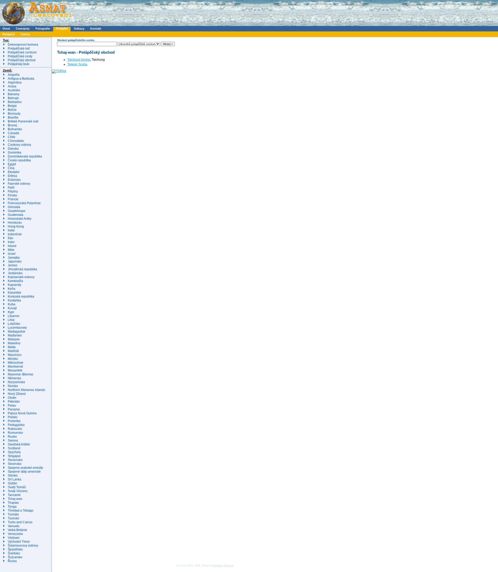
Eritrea (12, 176)
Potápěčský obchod (22, 60)
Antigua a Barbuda (21, 78)
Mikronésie (15, 362)
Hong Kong (16, 226)
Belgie (12, 106)
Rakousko (15, 429)
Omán (12, 397)
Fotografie (43, 28)
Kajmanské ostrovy (21, 277)
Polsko (12, 417)
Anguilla (13, 75)
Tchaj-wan (15, 499)
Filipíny (13, 191)
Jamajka (14, 257)
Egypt (12, 164)
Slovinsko (15, 464)
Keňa (11, 289)
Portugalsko (16, 425)
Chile (11, 137)
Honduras (15, 222)
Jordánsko (15, 273)
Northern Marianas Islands (26, 390)
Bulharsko (15, 129)
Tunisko (13, 514)
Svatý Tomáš (17, 487)
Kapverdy (14, 285)
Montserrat (15, 366)
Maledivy (14, 343)
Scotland (14, 448)
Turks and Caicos (20, 522)
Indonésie (15, 234)
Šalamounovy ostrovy (23, 545)
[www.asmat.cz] (37, 25)
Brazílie (13, 117)
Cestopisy (23, 28)
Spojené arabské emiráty (25, 468)
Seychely (14, 452)
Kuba (11, 304)
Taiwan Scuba (77, 64)
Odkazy (79, 28)
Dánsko (13, 148)
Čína (11, 168)
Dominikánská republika (25, 156)
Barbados (15, 102)
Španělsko (15, 549)
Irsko (11, 242)
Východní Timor (19, 541)
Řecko (12, 561)
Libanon (13, 316)
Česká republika (19, 160)
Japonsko (15, 261)
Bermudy (14, 113)
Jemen (12, 265)
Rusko (12, 436)
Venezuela (15, 534)
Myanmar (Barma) (20, 374)
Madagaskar (16, 331)
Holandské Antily (19, 218)
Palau (12, 405)
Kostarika (14, 300)
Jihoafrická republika (22, 269)
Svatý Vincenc (18, 491)
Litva (11, 320)
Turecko (13, 518)
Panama (14, 409)
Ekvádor (13, 172)
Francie (13, 199)
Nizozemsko (16, 382)
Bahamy (13, 94)
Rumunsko (15, 433)
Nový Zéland (17, 394)
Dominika (14, 152)
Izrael (12, 254)
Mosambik (15, 370)
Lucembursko (17, 327)
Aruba (12, 86)
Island (12, 246)
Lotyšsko (14, 324)
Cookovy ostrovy (19, 145)
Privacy (229, 565)
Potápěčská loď (19, 48)
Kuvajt (12, 308)
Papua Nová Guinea (22, 413)
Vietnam (13, 538)
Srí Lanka (14, 479)
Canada (13, 133)
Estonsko (14, 180)
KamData (218, 565)
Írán (10, 238)
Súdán (12, 483)
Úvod (6, 28)
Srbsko (13, 475)
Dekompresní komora (23, 44)
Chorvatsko (16, 141)
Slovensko (15, 460)
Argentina (15, 82)
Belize (12, 110)
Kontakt (95, 28)
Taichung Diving (78, 59)
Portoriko (14, 421)
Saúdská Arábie (19, 444)
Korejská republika (21, 296)
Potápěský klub (18, 64)
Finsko (12, 195)
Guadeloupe (16, 211)
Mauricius (15, 355)
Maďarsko (15, 335)
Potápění (62, 28)
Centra (25, 34)
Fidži (11, 187)
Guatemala (15, 215)
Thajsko (13, 503)
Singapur (14, 456)
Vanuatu (13, 526)
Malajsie (14, 339)
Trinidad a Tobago (20, 510)
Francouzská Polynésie (24, 203)
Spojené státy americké (24, 471)
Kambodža (15, 281)
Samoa (13, 440)
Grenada (14, 207)
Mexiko (13, 359)
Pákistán (14, 401)
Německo (14, 378)
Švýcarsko (15, 557)
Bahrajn (13, 98)
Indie (11, 230)
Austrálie (14, 90)
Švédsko (14, 553)
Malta (12, 347)
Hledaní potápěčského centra (75, 40)
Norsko (13, 386)
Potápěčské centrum (22, 52)
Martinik (13, 351)
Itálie (11, 250)
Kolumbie (14, 292)
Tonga (12, 506)
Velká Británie (17, 530)
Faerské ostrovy (19, 183)
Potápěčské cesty (20, 56)
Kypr (11, 312)
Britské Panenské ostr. (23, 121)
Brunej (12, 125)
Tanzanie (14, 495)
